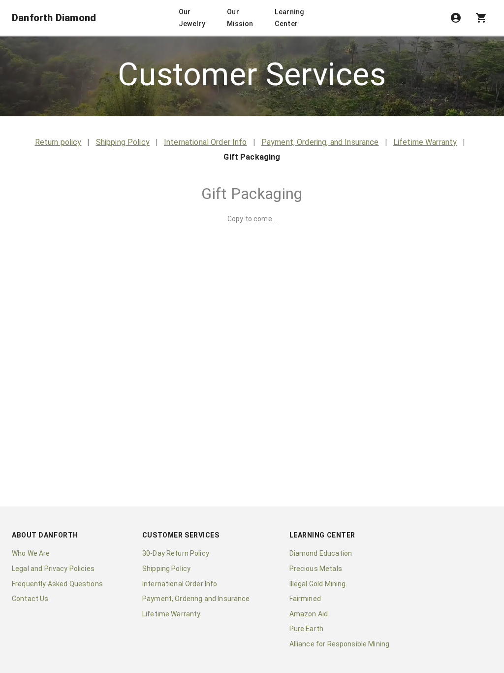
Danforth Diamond (54, 18)
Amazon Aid (308, 614)
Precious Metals (315, 568)
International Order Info (205, 142)
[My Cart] (481, 18)
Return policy (58, 142)
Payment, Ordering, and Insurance (320, 142)
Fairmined (305, 599)
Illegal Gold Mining (317, 584)
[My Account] (456, 18)
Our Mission (240, 18)
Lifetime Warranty (425, 142)
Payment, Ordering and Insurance (196, 599)
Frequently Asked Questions (57, 584)
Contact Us (30, 599)
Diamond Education (320, 553)
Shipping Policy (123, 142)
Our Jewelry (192, 18)
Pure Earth (306, 629)
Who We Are (31, 553)
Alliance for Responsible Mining (339, 644)
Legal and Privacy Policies (53, 568)
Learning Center (289, 18)
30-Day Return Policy (175, 553)
